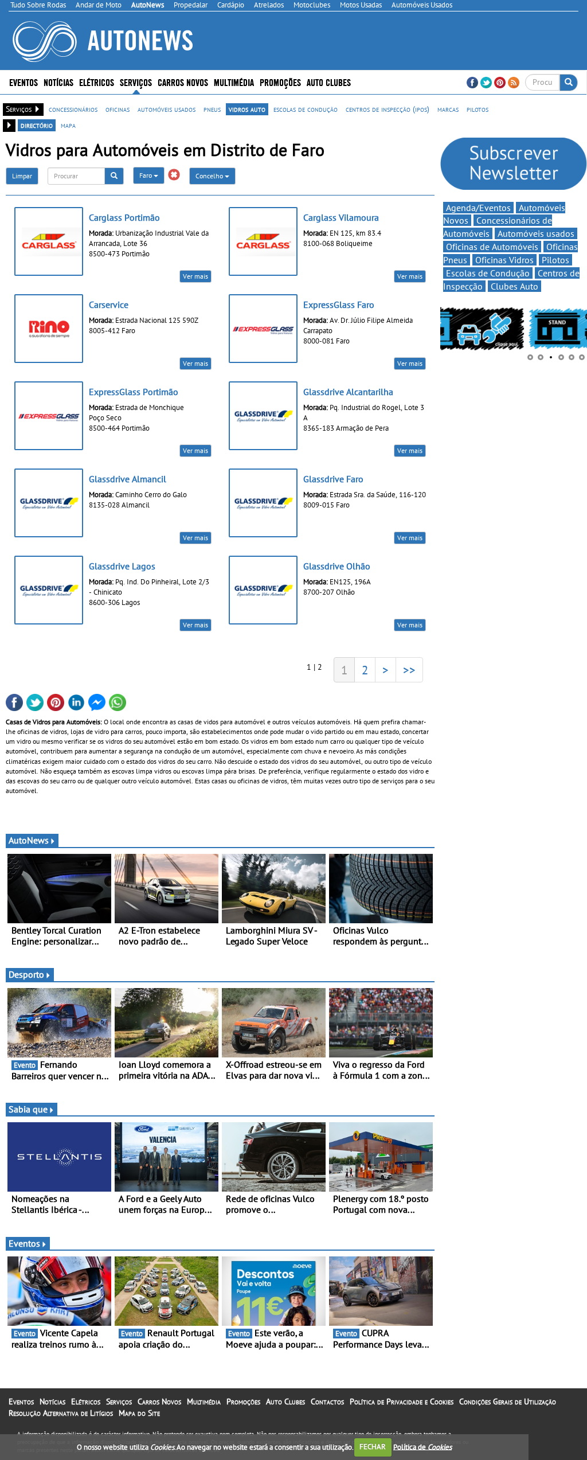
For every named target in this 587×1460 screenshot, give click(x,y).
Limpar (22, 175)
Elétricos (85, 1401)
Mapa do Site (139, 1413)
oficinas (117, 109)
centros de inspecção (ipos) (387, 109)
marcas (448, 109)
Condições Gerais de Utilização (507, 1401)
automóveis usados (166, 109)
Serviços (119, 1401)
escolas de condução (305, 109)
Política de (422, 1446)
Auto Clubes (285, 1401)
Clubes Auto (514, 286)
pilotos (477, 109)
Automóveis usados (536, 233)
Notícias (52, 1401)
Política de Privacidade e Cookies (401, 1401)
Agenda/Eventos (478, 207)
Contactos (327, 1401)
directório (37, 125)
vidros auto (247, 109)
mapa (68, 125)
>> (409, 670)
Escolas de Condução (488, 273)
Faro (146, 175)
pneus (212, 109)
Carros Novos (183, 81)
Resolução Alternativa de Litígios (61, 1413)
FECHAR (372, 1446)
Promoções (280, 81)
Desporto (26, 974)
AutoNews (29, 840)
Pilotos (555, 260)
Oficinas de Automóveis (492, 246)
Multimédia (234, 81)
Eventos (23, 81)
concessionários (73, 109)
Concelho (210, 175)
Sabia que (28, 1109)
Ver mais (195, 276)
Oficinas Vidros (504, 260)
